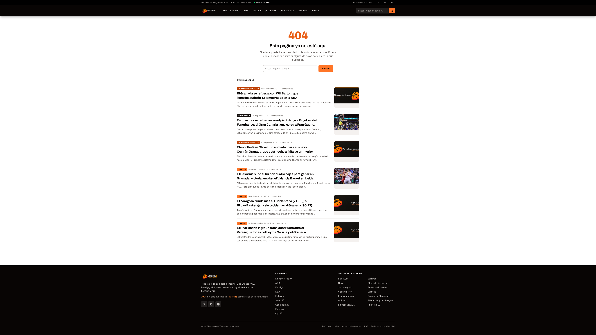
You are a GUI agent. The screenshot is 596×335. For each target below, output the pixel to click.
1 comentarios (287, 88)
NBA (246, 11)
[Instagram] (218, 304)
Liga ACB (242, 169)
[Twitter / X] (204, 304)
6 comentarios (274, 196)
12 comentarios (285, 142)
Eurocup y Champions (379, 296)
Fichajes (257, 11)
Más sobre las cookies (351, 326)
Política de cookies (330, 326)
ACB (225, 11)
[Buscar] (392, 10)
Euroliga (235, 11)
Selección (270, 11)
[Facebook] (211, 304)
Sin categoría (345, 287)
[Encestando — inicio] (209, 11)
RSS (370, 2)
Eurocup (302, 11)
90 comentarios (279, 223)
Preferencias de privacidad (383, 326)
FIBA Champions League (380, 300)
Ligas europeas (346, 296)
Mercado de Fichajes (248, 89)
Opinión (315, 11)
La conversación (360, 2)
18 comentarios (276, 115)
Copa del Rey (287, 11)
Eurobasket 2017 (346, 304)
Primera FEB (244, 115)
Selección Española (377, 287)
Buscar (326, 68)
